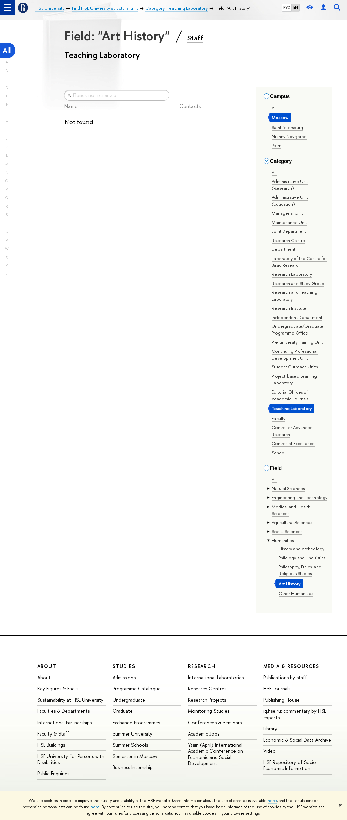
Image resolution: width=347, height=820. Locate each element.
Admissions (124, 677)
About (46, 666)
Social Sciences (287, 531)
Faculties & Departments (63, 711)
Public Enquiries (53, 773)
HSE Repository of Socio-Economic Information (290, 765)
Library (270, 728)
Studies (124, 666)
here (272, 800)
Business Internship (133, 767)
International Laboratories (216, 677)
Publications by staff (285, 677)
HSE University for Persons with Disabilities (70, 759)
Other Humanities (296, 593)
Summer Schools (130, 745)
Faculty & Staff (53, 733)
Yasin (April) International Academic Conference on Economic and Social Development (215, 754)
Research (202, 666)
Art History (290, 583)
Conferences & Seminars (215, 722)
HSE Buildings (51, 745)
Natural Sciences (288, 488)
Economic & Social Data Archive (297, 740)
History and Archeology (301, 549)
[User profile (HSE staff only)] (323, 7)
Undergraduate (129, 700)
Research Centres (207, 688)
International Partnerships (64, 722)
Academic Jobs (203, 733)
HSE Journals (276, 688)
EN (295, 7)
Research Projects (207, 700)
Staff (195, 38)
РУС (286, 7)
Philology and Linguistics (302, 558)
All (7, 50)
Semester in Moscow (135, 756)
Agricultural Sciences (292, 522)
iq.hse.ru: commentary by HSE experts (294, 714)
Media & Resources (291, 666)
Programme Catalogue (137, 688)
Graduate (123, 711)
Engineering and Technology (299, 497)
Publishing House (281, 700)
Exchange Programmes (136, 722)
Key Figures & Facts (57, 688)
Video (269, 751)
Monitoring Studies (208, 711)
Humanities (283, 540)
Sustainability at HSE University (70, 700)
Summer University (132, 733)
